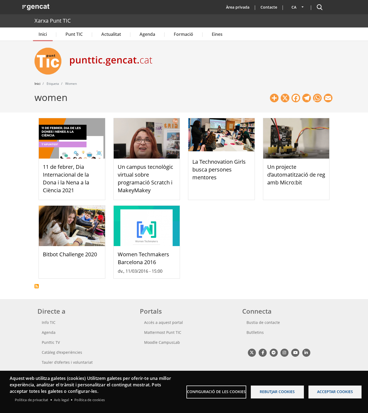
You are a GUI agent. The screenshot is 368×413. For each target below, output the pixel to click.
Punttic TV (51, 342)
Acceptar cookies (335, 391)
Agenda (147, 34)
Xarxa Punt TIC (52, 20)
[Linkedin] (306, 352)
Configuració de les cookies (216, 391)
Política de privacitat (31, 399)
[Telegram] (274, 352)
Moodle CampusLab (162, 342)
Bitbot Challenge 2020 (70, 254)
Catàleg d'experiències (62, 352)
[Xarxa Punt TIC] (50, 61)
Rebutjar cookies (277, 391)
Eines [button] (217, 34)
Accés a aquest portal (163, 322)
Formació (183, 34)
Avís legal (61, 399)
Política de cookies (89, 399)
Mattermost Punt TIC (162, 332)
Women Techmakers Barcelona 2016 (143, 258)
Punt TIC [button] (74, 34)
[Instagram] (284, 352)
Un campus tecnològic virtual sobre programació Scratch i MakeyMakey (145, 178)
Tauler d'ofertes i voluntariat (67, 362)
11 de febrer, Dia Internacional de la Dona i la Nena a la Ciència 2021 (66, 178)
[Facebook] (263, 352)
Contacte (269, 7)
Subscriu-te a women (36, 286)
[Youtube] (295, 352)
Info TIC (48, 322)
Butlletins (255, 332)
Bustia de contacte (263, 322)
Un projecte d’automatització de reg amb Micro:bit (296, 174)
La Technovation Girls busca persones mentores (219, 169)
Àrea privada (237, 7)
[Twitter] (252, 352)
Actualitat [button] (111, 34)
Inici (43, 34)
